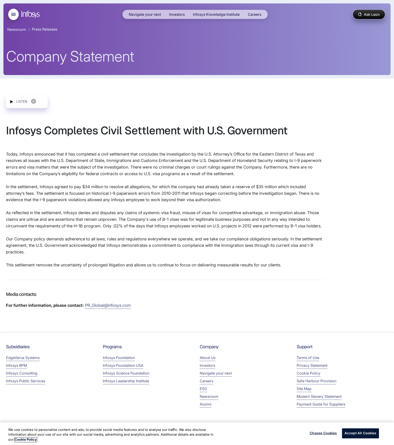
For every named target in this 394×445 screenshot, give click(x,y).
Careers (254, 14)
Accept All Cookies (360, 433)
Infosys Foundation (119, 357)
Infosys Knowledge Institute (216, 14)
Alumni (205, 404)
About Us (207, 357)
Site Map (304, 388)
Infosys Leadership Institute (126, 381)
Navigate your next (145, 14)
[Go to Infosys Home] (31, 14)
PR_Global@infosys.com (108, 305)
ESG (203, 388)
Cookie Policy (308, 373)
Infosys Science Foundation (126, 373)
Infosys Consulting (21, 373)
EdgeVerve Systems (23, 357)
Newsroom (16, 29)
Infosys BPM (16, 365)
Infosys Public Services (25, 381)
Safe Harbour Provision (316, 381)
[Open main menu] (13, 14)
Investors (177, 14)
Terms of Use (308, 357)
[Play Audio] (11, 101)
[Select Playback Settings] (33, 101)
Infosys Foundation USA (123, 365)
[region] (197, 433)
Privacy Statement (312, 365)
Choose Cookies (323, 433)
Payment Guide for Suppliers (321, 404)
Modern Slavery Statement (319, 396)
